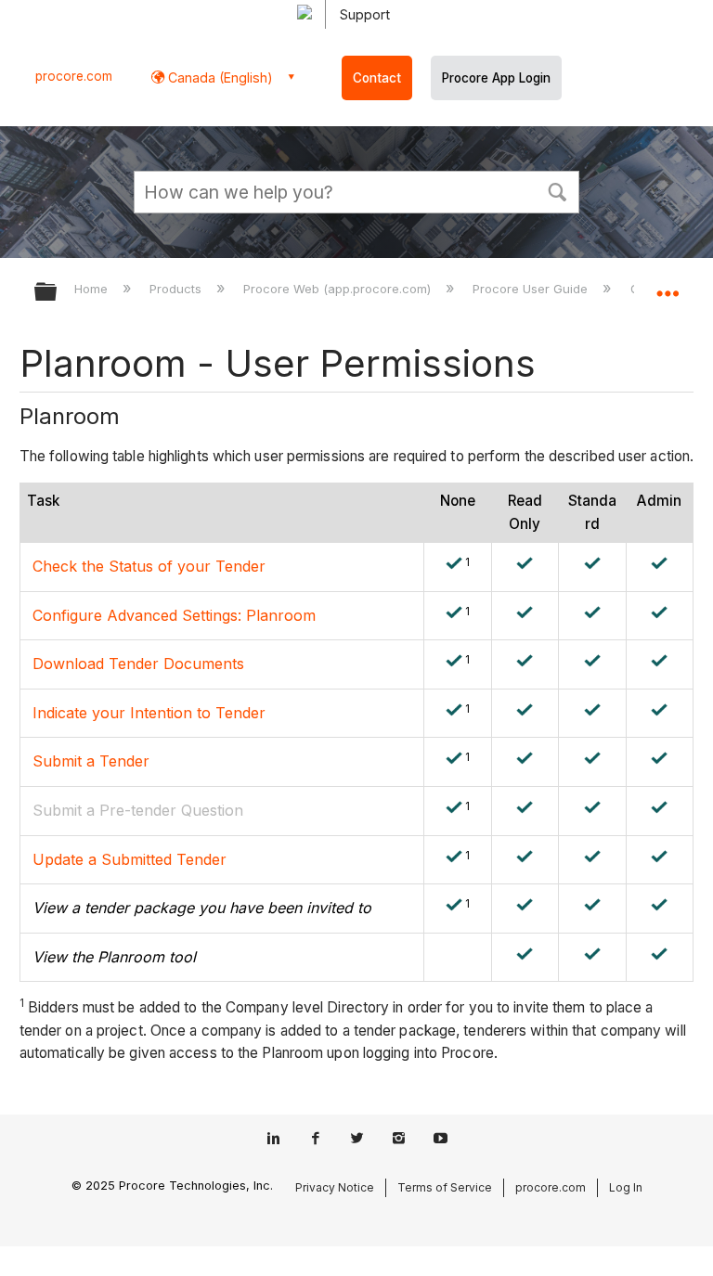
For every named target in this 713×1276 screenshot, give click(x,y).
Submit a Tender (90, 761)
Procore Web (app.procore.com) (338, 288)
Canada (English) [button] (218, 77)
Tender (240, 566)
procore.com (73, 76)
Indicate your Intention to (123, 712)
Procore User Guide (532, 288)
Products (177, 288)
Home (92, 288)
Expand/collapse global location (667, 286)
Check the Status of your (123, 566)
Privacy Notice (334, 1187)
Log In (625, 1187)
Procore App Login (496, 78)
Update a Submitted (104, 859)
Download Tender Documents (138, 663)
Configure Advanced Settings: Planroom (174, 615)
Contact (377, 78)
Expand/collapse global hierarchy (57, 292)
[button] (557, 190)
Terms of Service (444, 1187)
